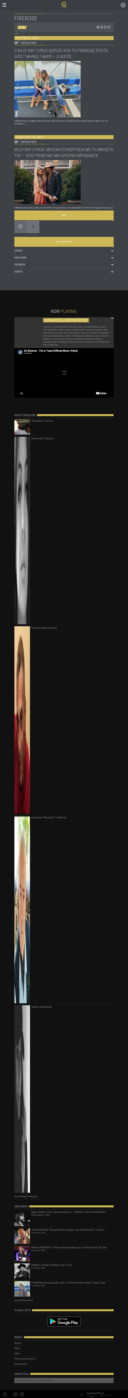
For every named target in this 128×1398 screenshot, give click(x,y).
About (17, 1348)
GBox (17, 1353)
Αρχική (18, 1343)
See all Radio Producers (26, 1196)
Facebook (19, 264)
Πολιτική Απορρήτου (25, 1358)
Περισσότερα (28, 42)
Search (18, 250)
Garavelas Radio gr (95, 1393)
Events (18, 271)
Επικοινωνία (20, 1364)
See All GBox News (23, 1300)
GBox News (20, 257)
